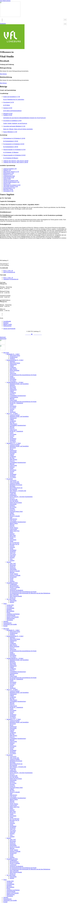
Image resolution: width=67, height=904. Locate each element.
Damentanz (13, 568)
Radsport (12, 467)
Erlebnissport (13, 364)
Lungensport (13, 588)
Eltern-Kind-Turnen (15, 355)
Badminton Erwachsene (16, 484)
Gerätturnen (13, 367)
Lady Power (13, 520)
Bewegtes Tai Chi (14, 544)
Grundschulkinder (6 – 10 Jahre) (15, 382)
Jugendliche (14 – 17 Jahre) (14, 443)
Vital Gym (12, 553)
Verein (5, 603)
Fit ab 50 (12, 498)
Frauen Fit (12, 510)
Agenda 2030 (10, 605)
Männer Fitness (14, 523)
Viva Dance (13, 381)
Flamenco (12, 505)
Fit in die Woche (14, 501)
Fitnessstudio (13, 452)
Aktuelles (5, 621)
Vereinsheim (10, 620)
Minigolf (12, 398)
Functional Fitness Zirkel (16, 511)
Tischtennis (13, 412)
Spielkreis (12, 358)
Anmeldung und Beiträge (13, 614)
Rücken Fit (13, 536)
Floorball (12, 453)
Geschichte (9, 606)
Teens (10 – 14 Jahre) (12, 413)
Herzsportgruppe (14, 585)
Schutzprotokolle (11, 615)
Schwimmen (13, 379)
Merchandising (10, 611)
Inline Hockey (13, 369)
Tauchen (12, 409)
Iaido (11, 517)
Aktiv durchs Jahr (14, 481)
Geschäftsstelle (10, 608)
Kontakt (5, 626)
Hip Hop (12, 422)
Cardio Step (13, 493)
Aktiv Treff (13, 563)
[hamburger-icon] (65, 19)
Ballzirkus (12, 361)
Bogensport (13, 386)
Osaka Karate (13, 400)
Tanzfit (11, 578)
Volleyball (12, 556)
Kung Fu (12, 372)
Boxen (11, 449)
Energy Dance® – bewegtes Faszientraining (21, 496)
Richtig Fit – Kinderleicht (16, 403)
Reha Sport (13, 535)
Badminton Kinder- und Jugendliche (19, 383)
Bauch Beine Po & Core (16, 487)
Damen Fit (12, 566)
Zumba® (12, 560)
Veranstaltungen (7, 623)
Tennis (11, 410)
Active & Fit (13, 480)
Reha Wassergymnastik (16, 596)
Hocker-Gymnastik (15, 516)
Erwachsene (10, 479)
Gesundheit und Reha (12, 582)
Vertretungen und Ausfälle (10, 624)
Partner (8, 612)
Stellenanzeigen (11, 618)
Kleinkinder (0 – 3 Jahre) (13, 354)
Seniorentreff (13, 577)
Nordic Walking (14, 528)
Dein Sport (6, 352)
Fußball (12, 366)
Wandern (12, 557)
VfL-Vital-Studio (11, 599)
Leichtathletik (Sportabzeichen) (18, 395)
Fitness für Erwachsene (16, 502)
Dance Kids (13, 388)
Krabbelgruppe (14, 357)
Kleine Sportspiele (14, 370)
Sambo (11, 376)
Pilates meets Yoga (14, 530)
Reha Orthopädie (14, 594)
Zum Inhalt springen (5, 0)
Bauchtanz (12, 486)
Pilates (11, 532)
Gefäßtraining (13, 584)
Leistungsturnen (14, 397)
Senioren (9, 562)
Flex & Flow (13, 507)
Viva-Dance (13, 477)
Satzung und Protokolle (13, 617)
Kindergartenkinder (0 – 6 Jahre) (15, 360)
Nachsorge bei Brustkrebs (16, 590)
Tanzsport (12, 547)
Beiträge (12, 602)
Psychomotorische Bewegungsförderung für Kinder (23, 375)
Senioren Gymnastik (15, 575)
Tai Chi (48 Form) (14, 542)
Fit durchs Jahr (13, 499)
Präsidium (9, 609)
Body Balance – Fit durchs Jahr (18, 490)
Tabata (11, 541)
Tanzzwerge (13, 373)
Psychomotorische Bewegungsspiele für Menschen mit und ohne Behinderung (30, 593)
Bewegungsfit (13, 489)
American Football (14, 415)
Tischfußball (13, 438)
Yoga (11, 559)
